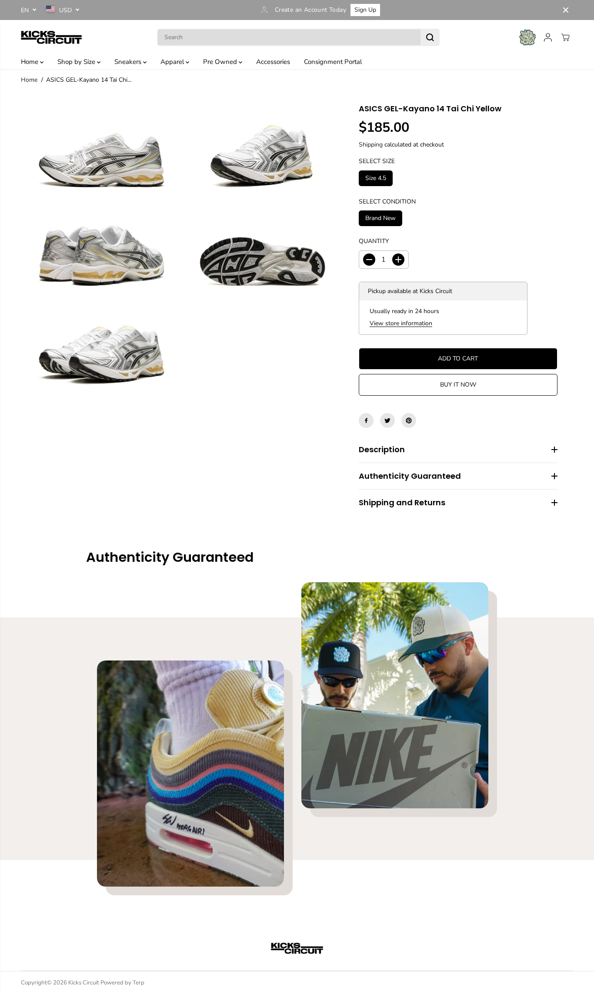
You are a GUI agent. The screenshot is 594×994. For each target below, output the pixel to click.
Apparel (173, 61)
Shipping (371, 144)
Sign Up (365, 10)
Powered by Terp (122, 983)
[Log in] (548, 37)
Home (30, 61)
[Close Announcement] (565, 10)
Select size (377, 161)
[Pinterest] (408, 420)
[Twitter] (387, 420)
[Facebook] (366, 420)
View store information (401, 323)
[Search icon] (430, 37)
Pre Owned (221, 61)
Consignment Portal (333, 61)
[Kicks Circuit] (51, 37)
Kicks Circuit (83, 983)
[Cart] (565, 37)
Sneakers (128, 61)
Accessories (273, 61)
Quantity (374, 241)
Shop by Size (77, 61)
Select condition (387, 201)
